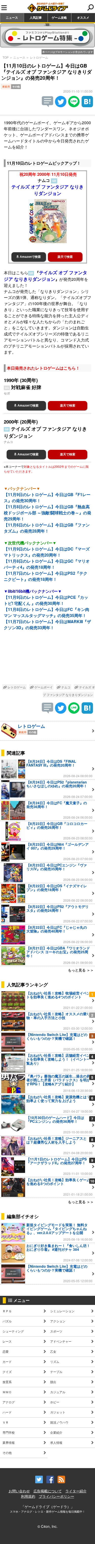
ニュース (12, 17)
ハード (7, 1412)
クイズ (7, 1371)
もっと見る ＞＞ (81, 969)
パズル (7, 1321)
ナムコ (65, 687)
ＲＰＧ (7, 1311)
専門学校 (9, 1432)
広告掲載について (47, 1490)
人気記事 (36, 17)
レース (7, 1341)
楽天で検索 (65, 257)
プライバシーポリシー (56, 1496)
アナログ (9, 1402)
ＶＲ (6, 1422)
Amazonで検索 (30, 257)
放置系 (7, 1382)
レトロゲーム (39, 57)
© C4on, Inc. (47, 1526)
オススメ (83, 17)
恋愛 (6, 1351)
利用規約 (28, 1496)
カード (7, 1361)
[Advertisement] (47, 661)
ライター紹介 (76, 1490)
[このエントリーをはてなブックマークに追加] (87, 105)
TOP (6, 57)
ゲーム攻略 (59, 17)
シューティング (13, 1331)
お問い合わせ (19, 1490)
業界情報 (9, 1442)
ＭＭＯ (7, 1392)
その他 (7, 1452)
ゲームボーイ (43, 687)
